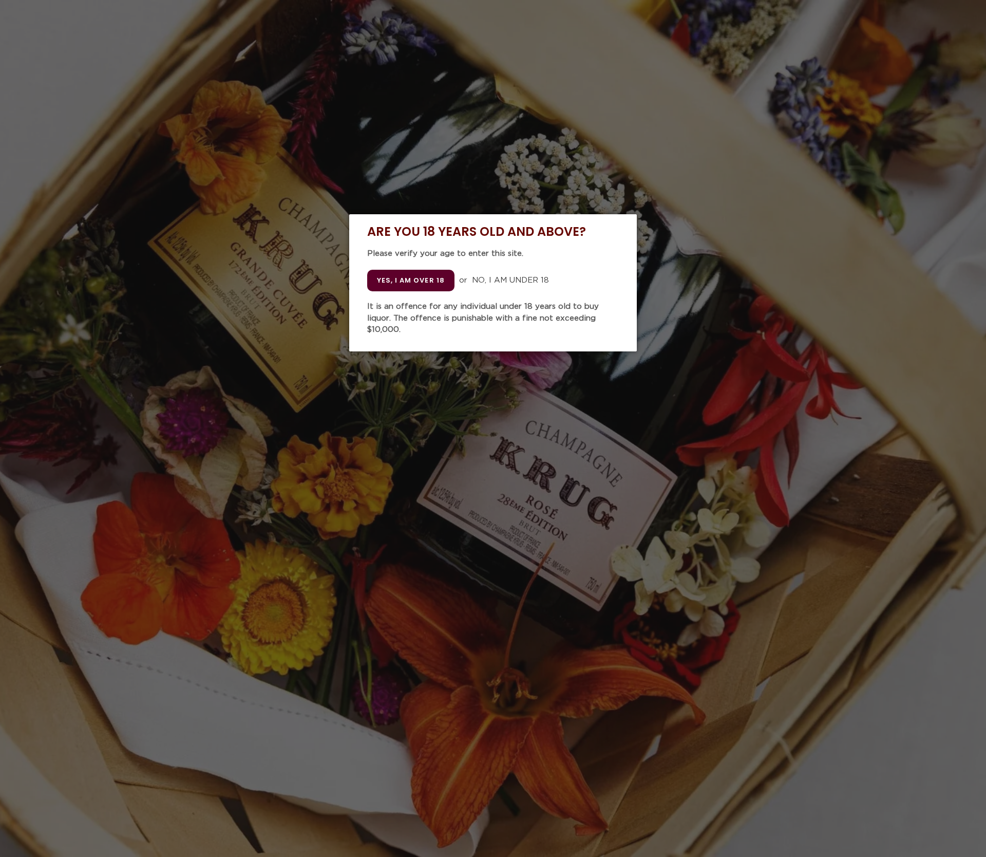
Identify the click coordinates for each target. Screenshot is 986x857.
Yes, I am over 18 (411, 280)
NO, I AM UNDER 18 (510, 280)
